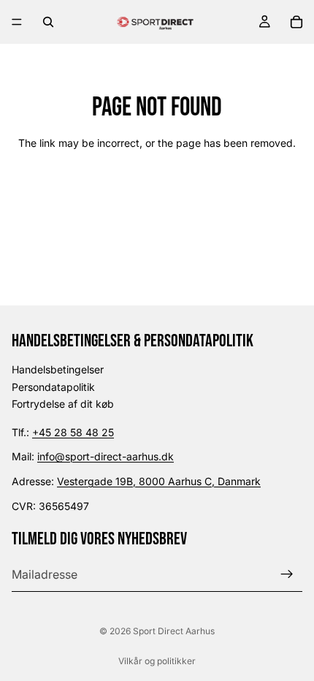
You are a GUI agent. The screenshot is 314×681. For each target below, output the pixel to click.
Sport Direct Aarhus (174, 630)
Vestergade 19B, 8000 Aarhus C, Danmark (159, 481)
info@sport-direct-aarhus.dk (105, 456)
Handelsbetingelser (58, 369)
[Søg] (48, 22)
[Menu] (17, 22)
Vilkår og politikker (157, 660)
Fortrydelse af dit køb (63, 403)
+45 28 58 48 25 (73, 432)
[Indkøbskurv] (296, 22)
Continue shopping (157, 195)
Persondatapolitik (53, 387)
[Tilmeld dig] (287, 574)
